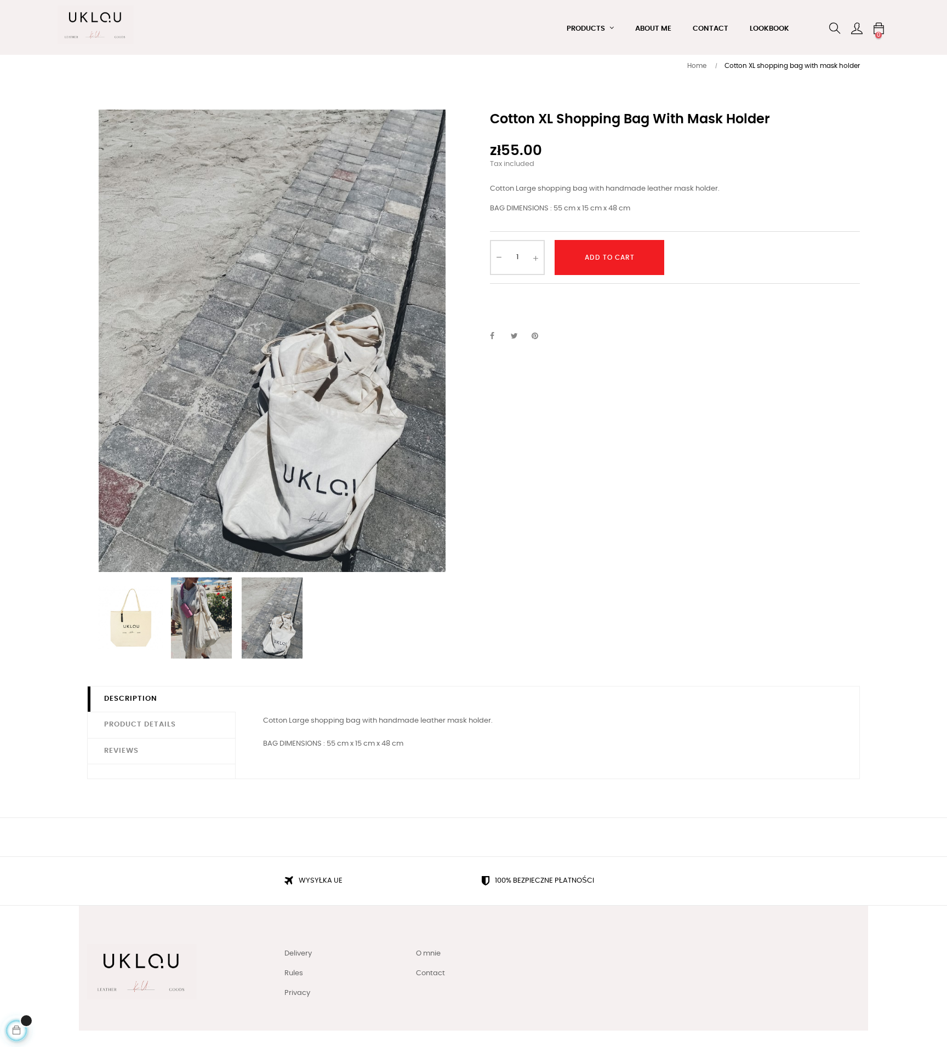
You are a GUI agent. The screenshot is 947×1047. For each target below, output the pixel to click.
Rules (293, 973)
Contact (430, 973)
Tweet (519, 336)
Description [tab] (130, 698)
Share (498, 336)
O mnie (428, 953)
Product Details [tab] (140, 724)
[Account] (857, 29)
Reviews (121, 750)
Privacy (297, 993)
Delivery (298, 953)
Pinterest (540, 336)
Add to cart (610, 257)
